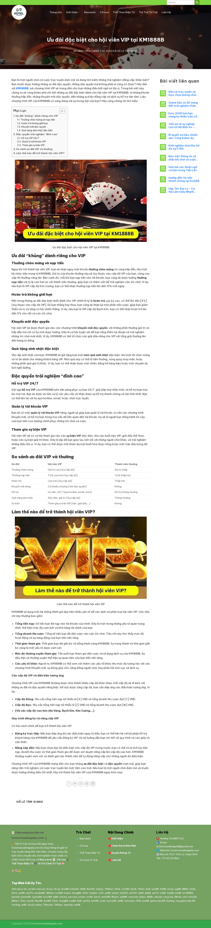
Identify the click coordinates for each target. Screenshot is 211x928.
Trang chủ (55, 12)
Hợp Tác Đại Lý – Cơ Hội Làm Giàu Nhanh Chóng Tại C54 (181, 190)
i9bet (142, 896)
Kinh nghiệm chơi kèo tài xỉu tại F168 (183, 147)
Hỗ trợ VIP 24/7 (30, 138)
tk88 (82, 889)
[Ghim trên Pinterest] (87, 783)
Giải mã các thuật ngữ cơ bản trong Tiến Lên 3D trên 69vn (182, 169)
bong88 (76, 892)
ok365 (124, 892)
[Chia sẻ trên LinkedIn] (93, 783)
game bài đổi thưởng (162, 900)
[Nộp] (197, 2)
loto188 (47, 896)
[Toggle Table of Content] (60, 111)
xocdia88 (39, 892)
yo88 (107, 892)
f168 (138, 900)
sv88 (89, 896)
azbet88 (26, 896)
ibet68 (90, 889)
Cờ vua (104, 12)
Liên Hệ (166, 12)
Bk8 (79, 900)
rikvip (49, 889)
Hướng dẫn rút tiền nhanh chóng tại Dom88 (183, 179)
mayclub (168, 896)
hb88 (163, 889)
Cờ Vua (83, 845)
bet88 (47, 900)
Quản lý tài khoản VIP (34, 141)
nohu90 (74, 889)
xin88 (22, 892)
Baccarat (90, 12)
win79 (29, 892)
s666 (192, 889)
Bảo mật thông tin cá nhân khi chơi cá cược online (182, 158)
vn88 (163, 892)
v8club (158, 896)
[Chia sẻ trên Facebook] (69, 783)
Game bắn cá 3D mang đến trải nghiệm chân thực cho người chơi (183, 104)
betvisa (72, 896)
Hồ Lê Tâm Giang (127, 51)
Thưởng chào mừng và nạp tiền (38, 119)
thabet (93, 892)
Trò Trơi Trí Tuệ (148, 12)
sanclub (68, 904)
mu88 (72, 900)
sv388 (125, 889)
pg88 (178, 889)
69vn (14, 892)
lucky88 (111, 900)
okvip (170, 889)
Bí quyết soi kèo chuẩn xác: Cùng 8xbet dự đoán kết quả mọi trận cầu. (183, 136)
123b (85, 892)
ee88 (77, 904)
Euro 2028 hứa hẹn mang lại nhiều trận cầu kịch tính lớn (183, 115)
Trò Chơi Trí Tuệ (51, 863)
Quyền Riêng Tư (121, 852)
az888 (123, 896)
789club (48, 904)
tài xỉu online (35, 904)
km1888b (187, 892)
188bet (50, 892)
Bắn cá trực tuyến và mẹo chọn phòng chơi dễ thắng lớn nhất (182, 93)
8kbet (115, 896)
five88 (65, 889)
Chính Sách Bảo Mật (123, 845)
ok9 (184, 896)
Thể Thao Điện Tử (124, 12)
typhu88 (37, 896)
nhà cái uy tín (19, 889)
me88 (178, 892)
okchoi (63, 896)
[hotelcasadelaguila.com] (28, 12)
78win (141, 889)
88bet (15, 900)
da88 (148, 892)
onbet (115, 892)
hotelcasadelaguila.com (26, 847)
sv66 (103, 900)
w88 (23, 904)
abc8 (133, 889)
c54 (101, 892)
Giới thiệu (72, 12)
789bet (109, 889)
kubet (67, 892)
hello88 (106, 896)
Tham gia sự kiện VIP (33, 145)
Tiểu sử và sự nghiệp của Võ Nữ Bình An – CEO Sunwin (181, 125)
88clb (178, 896)
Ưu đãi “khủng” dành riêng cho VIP (36, 115)
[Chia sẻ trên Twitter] (75, 783)
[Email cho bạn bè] (81, 783)
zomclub (133, 896)
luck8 (30, 900)
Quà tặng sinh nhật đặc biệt (37, 130)
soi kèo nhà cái (36, 889)
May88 (38, 900)
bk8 (148, 889)
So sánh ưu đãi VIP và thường (34, 149)
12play (99, 889)
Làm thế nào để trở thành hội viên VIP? (40, 153)
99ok (118, 889)
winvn (97, 896)
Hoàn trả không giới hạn (34, 123)
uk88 (120, 900)
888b (185, 889)
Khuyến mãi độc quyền (33, 126)
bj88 (55, 896)
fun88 (170, 892)
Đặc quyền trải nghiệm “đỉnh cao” (37, 134)
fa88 (141, 892)
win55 (86, 900)
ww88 (155, 889)
